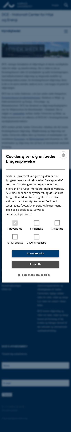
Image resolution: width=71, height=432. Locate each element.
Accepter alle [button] (35, 253)
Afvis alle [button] (35, 264)
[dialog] (35, 215)
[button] (35, 275)
